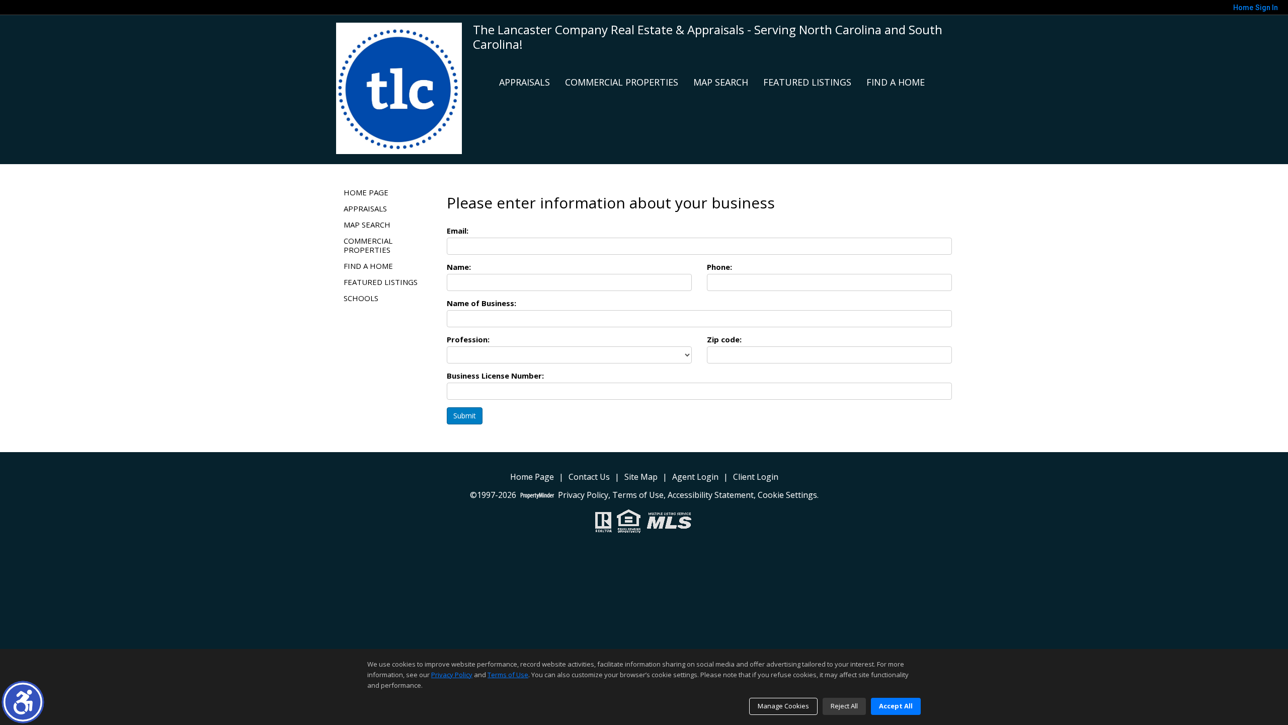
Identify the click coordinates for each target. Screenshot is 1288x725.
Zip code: (724, 339)
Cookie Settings (787, 495)
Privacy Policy (583, 495)
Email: (457, 230)
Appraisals (524, 82)
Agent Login (695, 477)
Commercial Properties (621, 82)
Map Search (720, 82)
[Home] (399, 88)
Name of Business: (481, 303)
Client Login (755, 477)
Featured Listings (807, 82)
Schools (361, 298)
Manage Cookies (783, 705)
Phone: (719, 266)
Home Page (366, 192)
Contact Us (589, 477)
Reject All (844, 705)
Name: (459, 266)
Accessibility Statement (711, 495)
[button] (23, 702)
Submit (464, 415)
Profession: (468, 339)
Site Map (641, 477)
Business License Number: (495, 375)
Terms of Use (638, 495)
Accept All (896, 705)
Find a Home (895, 82)
